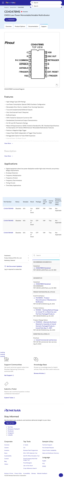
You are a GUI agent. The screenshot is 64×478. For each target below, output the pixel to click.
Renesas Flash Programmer (30, 450)
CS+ (24, 447)
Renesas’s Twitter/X (14, 429)
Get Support (8, 375)
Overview (6, 445)
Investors (6, 450)
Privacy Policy (18, 473)
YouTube (10, 427)
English (44, 461)
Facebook (11, 431)
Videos (6, 464)
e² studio (25, 445)
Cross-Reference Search (30, 468)
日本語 (44, 466)
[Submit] (32, 6)
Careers (6, 447)
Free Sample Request (48, 447)
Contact (6, 458)
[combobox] (46, 6)
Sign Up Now (10, 423)
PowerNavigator (27, 463)
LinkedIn (10, 435)
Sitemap (33, 473)
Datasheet (11, 20)
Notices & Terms (8, 473)
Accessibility (26, 473)
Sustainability (8, 456)
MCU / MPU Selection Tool (30, 453)
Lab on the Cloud (28, 465)
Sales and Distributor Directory (50, 453)
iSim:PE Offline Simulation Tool (31, 456)
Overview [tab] (9, 26)
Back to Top (62, 476)
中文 (43, 463)
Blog (5, 461)
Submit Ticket (8, 398)
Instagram (11, 433)
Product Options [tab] (20, 26)
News (5, 453)
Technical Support (47, 445)
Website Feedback (42, 473)
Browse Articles (39, 373)
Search (46, 2)
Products (6, 7)
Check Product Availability (49, 450)
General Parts (13, 7)
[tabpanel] (32, 380)
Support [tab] (43, 26)
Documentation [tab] (33, 26)
